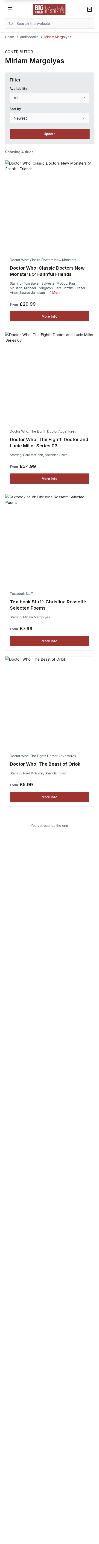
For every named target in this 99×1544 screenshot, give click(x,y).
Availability (18, 88)
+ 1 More (54, 293)
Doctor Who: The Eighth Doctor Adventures (43, 431)
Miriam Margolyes (36, 617)
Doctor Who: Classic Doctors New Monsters (43, 260)
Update (49, 134)
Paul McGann (33, 455)
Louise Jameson (32, 293)
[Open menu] (9, 9)
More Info (49, 316)
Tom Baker (31, 283)
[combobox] (50, 98)
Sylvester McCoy (54, 283)
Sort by (15, 109)
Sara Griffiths (64, 288)
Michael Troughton (38, 288)
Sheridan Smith (56, 455)
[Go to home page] (49, 9)
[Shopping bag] (89, 9)
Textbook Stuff (21, 594)
